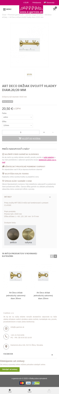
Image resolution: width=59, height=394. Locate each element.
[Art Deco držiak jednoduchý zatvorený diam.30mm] (15, 276)
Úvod (4, 15)
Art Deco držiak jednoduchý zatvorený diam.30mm (15, 295)
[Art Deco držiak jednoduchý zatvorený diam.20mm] (43, 276)
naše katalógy (49, 157)
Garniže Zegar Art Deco (34, 15)
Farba (4, 113)
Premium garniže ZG (15, 15)
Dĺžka (4, 122)
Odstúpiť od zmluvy (9, 369)
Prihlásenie (37, 3)
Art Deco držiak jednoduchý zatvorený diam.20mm (43, 295)
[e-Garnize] (31, 9)
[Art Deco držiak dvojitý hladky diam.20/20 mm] (29, 74)
